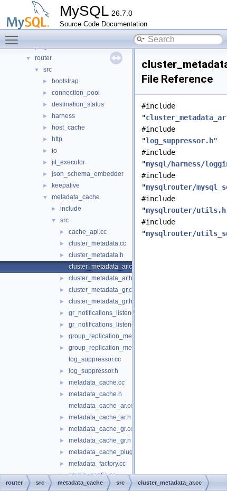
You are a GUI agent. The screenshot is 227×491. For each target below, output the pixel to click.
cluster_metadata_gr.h (101, 301)
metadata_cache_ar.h (100, 417)
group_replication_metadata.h (112, 347)
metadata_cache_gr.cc (101, 429)
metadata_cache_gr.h (100, 440)
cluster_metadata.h (96, 255)
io (54, 150)
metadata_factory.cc (97, 463)
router (43, 58)
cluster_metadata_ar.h (101, 278)
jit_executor (68, 162)
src (47, 69)
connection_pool (76, 92)
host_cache (68, 127)
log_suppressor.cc (95, 359)
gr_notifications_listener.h (105, 324)
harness (63, 116)
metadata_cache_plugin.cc (107, 452)
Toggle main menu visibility (13, 39)
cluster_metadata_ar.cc (102, 266)
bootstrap (65, 81)
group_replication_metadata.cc (113, 336)
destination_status (78, 104)
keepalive (66, 185)
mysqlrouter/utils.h (186, 210)
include (70, 208)
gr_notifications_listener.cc (107, 313)
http (57, 139)
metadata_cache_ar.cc (101, 405)
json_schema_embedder (88, 174)
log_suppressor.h (93, 371)
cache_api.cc (88, 231)
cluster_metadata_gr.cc (102, 289)
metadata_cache (76, 197)
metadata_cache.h (95, 394)
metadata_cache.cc (97, 382)
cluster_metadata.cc (97, 243)
